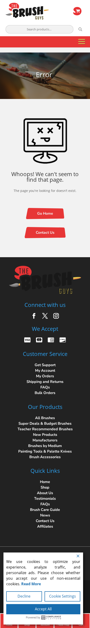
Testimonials (45, 498)
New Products (45, 434)
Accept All (43, 609)
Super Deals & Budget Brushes (45, 423)
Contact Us (45, 232)
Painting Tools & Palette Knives (45, 451)
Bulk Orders (45, 392)
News (45, 515)
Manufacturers (45, 440)
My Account (45, 370)
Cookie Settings (62, 596)
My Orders (45, 376)
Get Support (45, 365)
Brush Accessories (45, 457)
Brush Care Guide (45, 509)
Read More (31, 583)
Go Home (45, 213)
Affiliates (45, 526)
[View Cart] (77, 11)
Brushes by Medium (45, 445)
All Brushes (45, 418)
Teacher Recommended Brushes (45, 429)
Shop (45, 487)
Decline (24, 596)
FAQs (45, 387)
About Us (45, 493)
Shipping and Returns (45, 381)
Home (45, 481)
